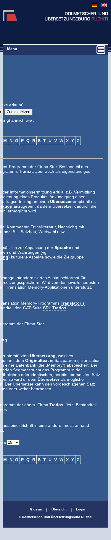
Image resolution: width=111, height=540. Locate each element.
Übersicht (59, 509)
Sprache (62, 247)
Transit (26, 171)
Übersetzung (43, 355)
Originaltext (37, 360)
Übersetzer (61, 201)
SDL (47, 307)
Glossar (36, 509)
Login (80, 509)
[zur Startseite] (10, 19)
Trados (59, 307)
